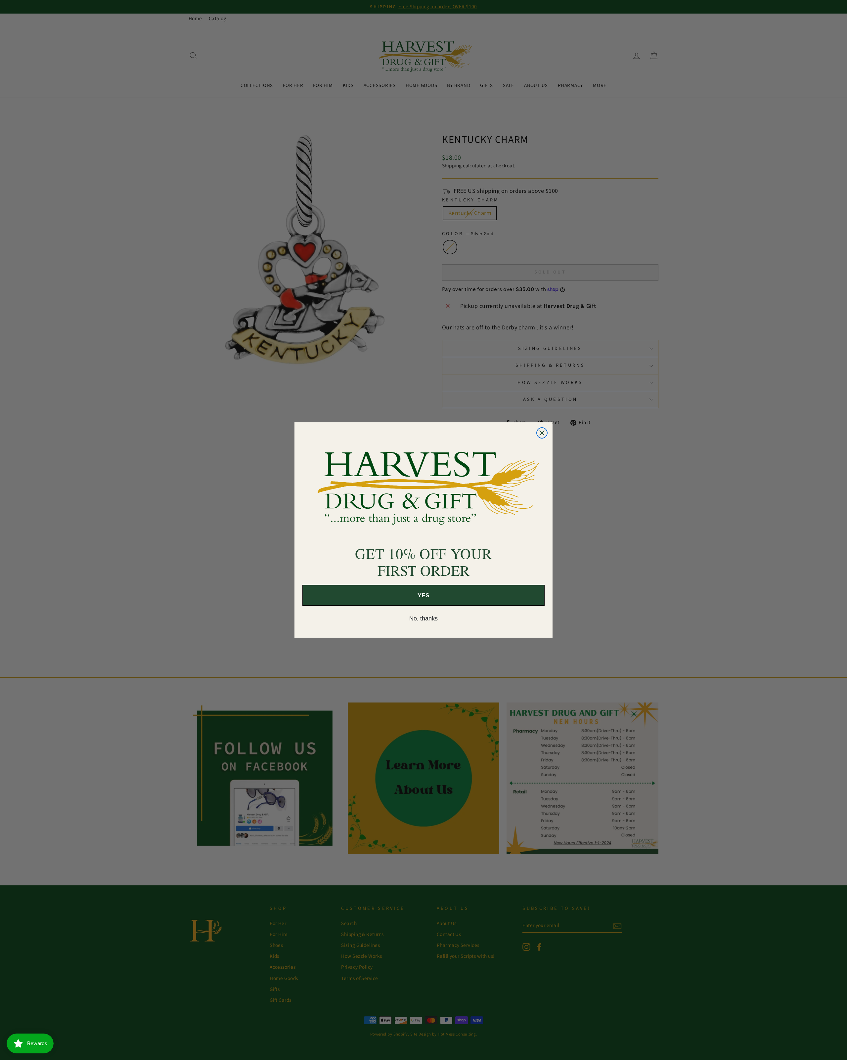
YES (423, 595)
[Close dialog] (542, 433)
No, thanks (423, 618)
